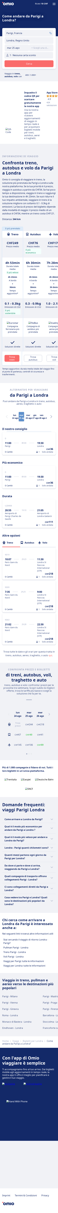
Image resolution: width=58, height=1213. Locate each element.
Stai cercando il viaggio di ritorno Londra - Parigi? (25, 941)
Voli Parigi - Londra (13, 956)
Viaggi (15, 1041)
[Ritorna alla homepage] (8, 4)
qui (50, 655)
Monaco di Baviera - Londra (16, 1021)
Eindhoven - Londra (12, 1028)
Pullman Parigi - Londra (15, 947)
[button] (17, 47)
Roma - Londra (10, 1015)
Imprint (6, 1195)
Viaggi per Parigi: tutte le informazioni (23, 961)
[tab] (11, 542)
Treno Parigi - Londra (14, 952)
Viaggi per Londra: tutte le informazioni (24, 965)
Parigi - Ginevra (10, 1009)
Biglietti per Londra (33, 1041)
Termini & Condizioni (26, 1195)
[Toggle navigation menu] (54, 4)
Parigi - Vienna (10, 1002)
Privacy (45, 1195)
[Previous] (8, 714)
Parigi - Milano (10, 996)
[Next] (51, 416)
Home (5, 1041)
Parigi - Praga (50, 1002)
